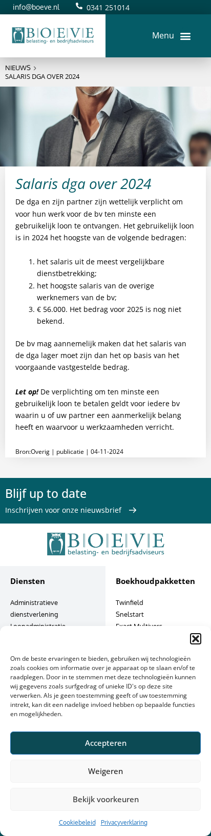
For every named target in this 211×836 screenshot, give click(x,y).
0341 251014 (108, 7)
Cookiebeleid (77, 822)
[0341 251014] (79, 6)
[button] (196, 639)
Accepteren (105, 743)
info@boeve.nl (36, 7)
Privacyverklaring (124, 822)
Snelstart (130, 614)
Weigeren (105, 771)
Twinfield (129, 602)
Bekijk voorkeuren (106, 799)
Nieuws (18, 68)
